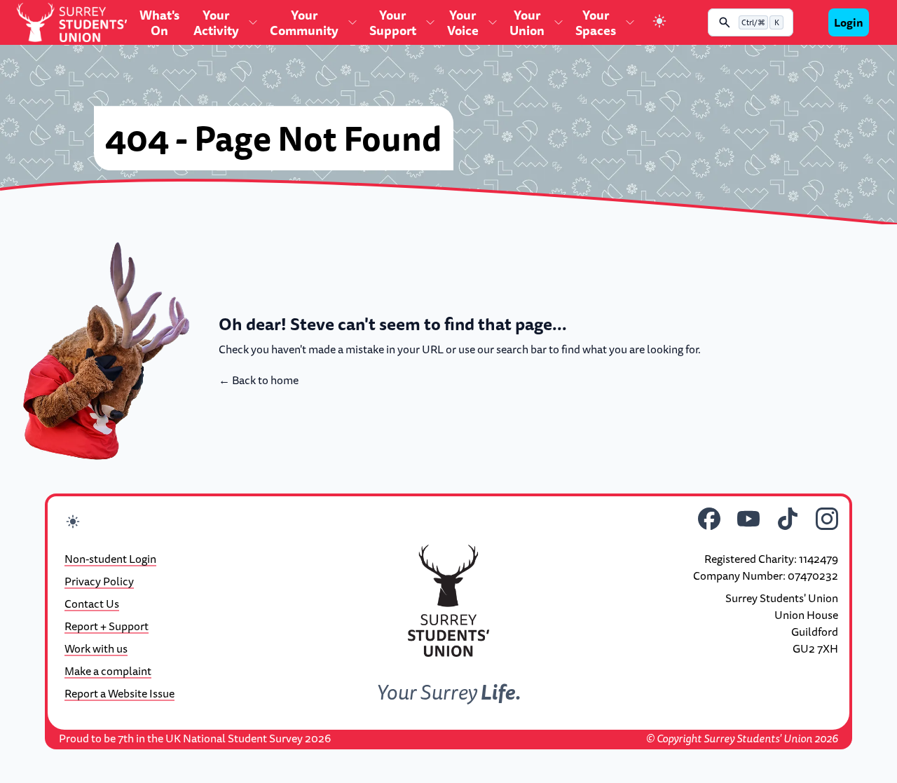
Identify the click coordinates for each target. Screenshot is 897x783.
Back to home (259, 380)
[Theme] (659, 23)
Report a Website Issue (119, 693)
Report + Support (106, 626)
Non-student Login (110, 559)
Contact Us (91, 603)
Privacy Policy (99, 581)
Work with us (96, 648)
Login (848, 22)
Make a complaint (107, 671)
